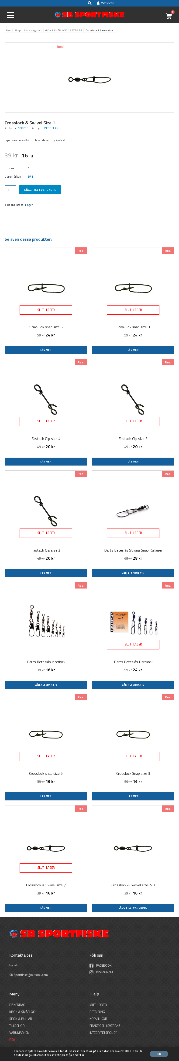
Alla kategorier (32, 30)
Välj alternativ (133, 573)
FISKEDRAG (17, 1004)
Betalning (97, 1011)
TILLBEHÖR (17, 1025)
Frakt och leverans (105, 1025)
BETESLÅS (76, 30)
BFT (31, 176)
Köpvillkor (98, 1018)
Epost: (14, 965)
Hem (8, 30)
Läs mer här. (77, 1055)
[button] (89, 3)
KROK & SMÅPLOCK (56, 30)
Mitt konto (98, 1004)
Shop (17, 30)
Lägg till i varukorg (40, 189)
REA (12, 1039)
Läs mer (45, 350)
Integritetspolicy (103, 1032)
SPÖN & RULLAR (20, 1018)
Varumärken (19, 1032)
